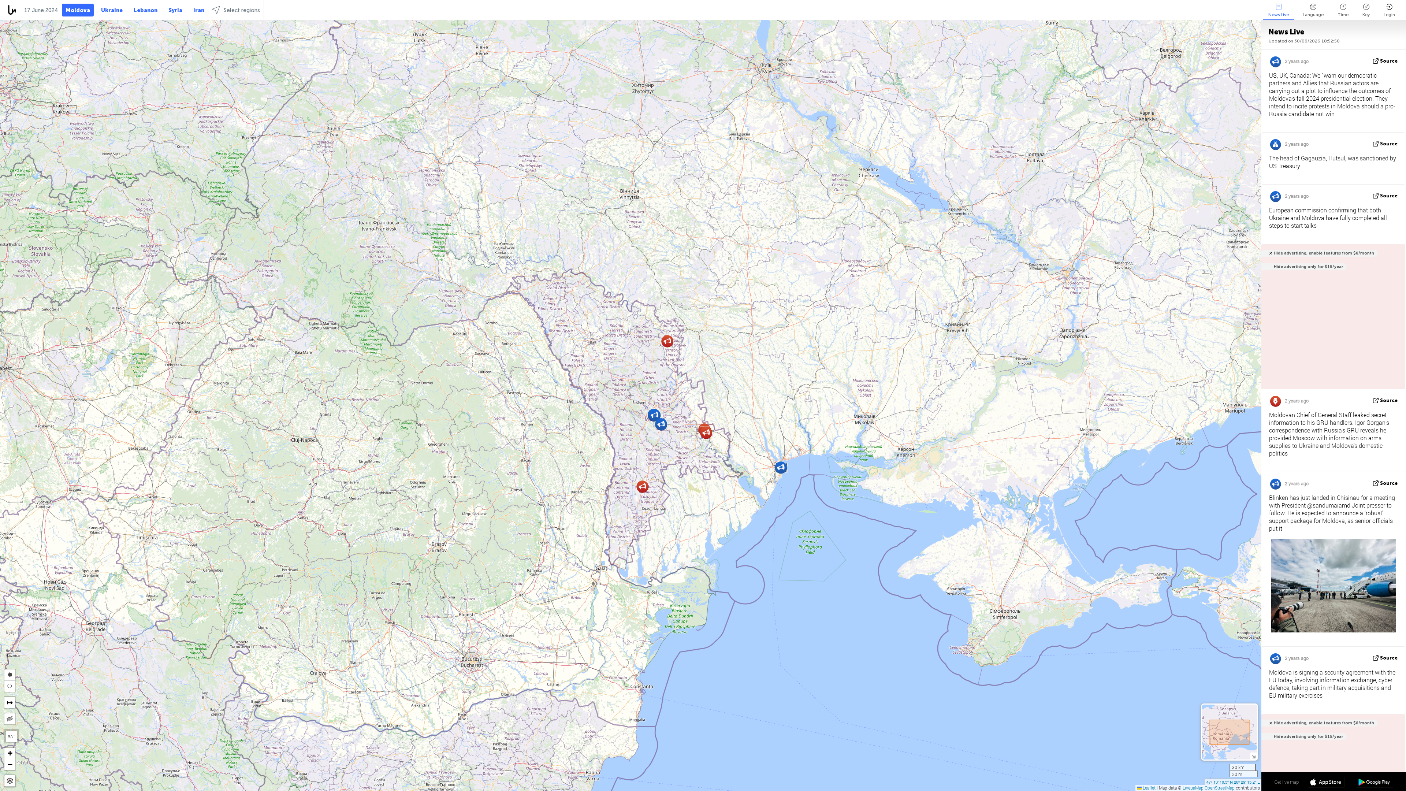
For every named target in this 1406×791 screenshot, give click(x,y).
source (1389, 61)
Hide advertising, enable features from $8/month (1324, 253)
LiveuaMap (1193, 788)
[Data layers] (9, 781)
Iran (198, 10)
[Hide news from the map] (9, 718)
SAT (11, 736)
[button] (706, 433)
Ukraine (112, 10)
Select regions (242, 10)
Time (1343, 14)
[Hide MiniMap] (1253, 756)
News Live (1278, 14)
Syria (175, 10)
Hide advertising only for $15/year (1308, 266)
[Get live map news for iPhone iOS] (1326, 783)
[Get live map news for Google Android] (1374, 783)
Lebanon (145, 10)
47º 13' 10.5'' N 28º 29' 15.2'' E (1233, 782)
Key (1366, 14)
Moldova (78, 10)
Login (1389, 14)
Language (1313, 14)
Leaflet (1149, 788)
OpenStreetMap (1220, 788)
